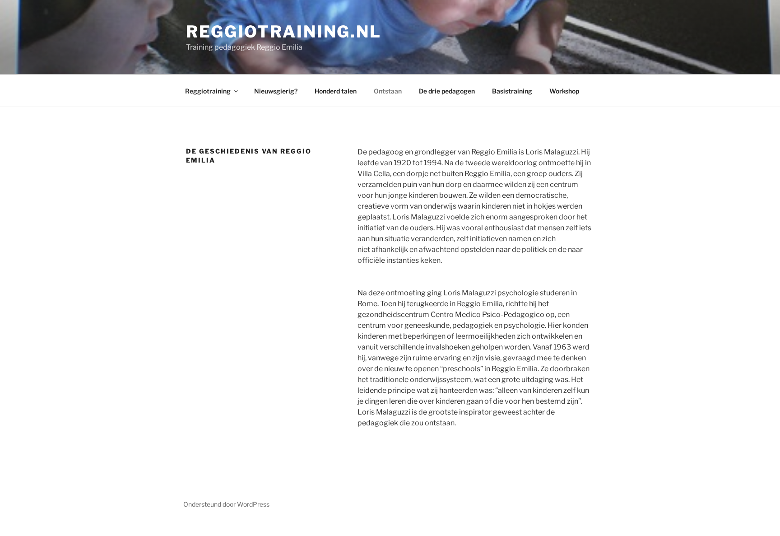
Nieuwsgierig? (275, 91)
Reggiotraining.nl (283, 32)
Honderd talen (336, 91)
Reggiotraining (208, 91)
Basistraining (512, 91)
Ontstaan (388, 91)
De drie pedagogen (447, 91)
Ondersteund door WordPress (226, 504)
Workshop (564, 91)
